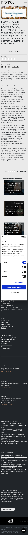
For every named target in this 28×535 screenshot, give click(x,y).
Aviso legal (4, 531)
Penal (2, 346)
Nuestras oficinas (6, 324)
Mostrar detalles (19, 282)
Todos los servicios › (6, 311)
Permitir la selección (14, 292)
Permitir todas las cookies (14, 287)
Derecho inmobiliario (6, 345)
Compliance (4, 343)
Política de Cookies (6, 533)
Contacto (3, 328)
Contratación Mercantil (7, 302)
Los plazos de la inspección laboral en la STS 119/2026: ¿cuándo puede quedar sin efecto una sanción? (13, 436)
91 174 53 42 (6, 371)
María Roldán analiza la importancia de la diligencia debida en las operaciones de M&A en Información (13, 187)
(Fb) (2, 67)
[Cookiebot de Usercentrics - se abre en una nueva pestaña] (20, 237)
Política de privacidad (12, 531)
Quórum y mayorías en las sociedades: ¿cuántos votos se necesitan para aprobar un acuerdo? (13, 425)
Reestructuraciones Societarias (9, 307)
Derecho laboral (5, 341)
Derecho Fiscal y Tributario (8, 339)
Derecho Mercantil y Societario (9, 337)
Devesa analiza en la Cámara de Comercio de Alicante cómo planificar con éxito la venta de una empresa (13, 471)
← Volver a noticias (14, 51)
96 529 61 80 (6, 387)
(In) (9, 67)
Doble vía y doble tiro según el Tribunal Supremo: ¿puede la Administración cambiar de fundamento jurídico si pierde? (14, 441)
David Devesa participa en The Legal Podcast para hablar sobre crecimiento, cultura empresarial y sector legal (13, 465)
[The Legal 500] (9, 521)
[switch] (24, 267)
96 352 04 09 (6, 404)
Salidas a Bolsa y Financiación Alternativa (12, 309)
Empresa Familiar (5, 303)
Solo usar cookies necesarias (14, 297)
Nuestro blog (4, 322)
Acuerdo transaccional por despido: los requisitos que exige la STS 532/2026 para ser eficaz (14, 430)
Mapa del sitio (15, 533)
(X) (5, 67)
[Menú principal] (26, 2)
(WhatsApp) (15, 67)
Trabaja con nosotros (7, 326)
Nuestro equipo (5, 320)
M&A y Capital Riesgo (7, 305)
